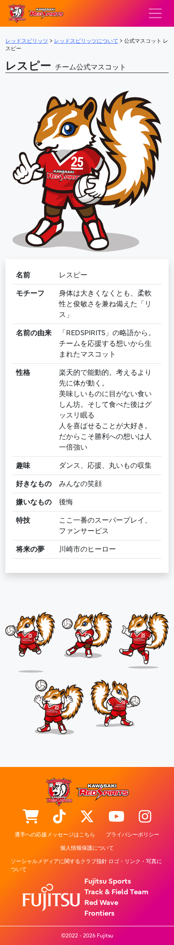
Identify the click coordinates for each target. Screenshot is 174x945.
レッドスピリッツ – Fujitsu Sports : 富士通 (35, 13)
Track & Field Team (116, 892)
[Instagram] (145, 817)
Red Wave (101, 903)
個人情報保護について (87, 848)
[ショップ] (31, 817)
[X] (87, 817)
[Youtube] (116, 817)
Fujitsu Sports (107, 881)
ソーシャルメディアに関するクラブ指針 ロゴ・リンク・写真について (86, 865)
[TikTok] (59, 817)
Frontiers (99, 913)
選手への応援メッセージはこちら (55, 834)
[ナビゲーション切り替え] (155, 13)
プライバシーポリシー (132, 834)
